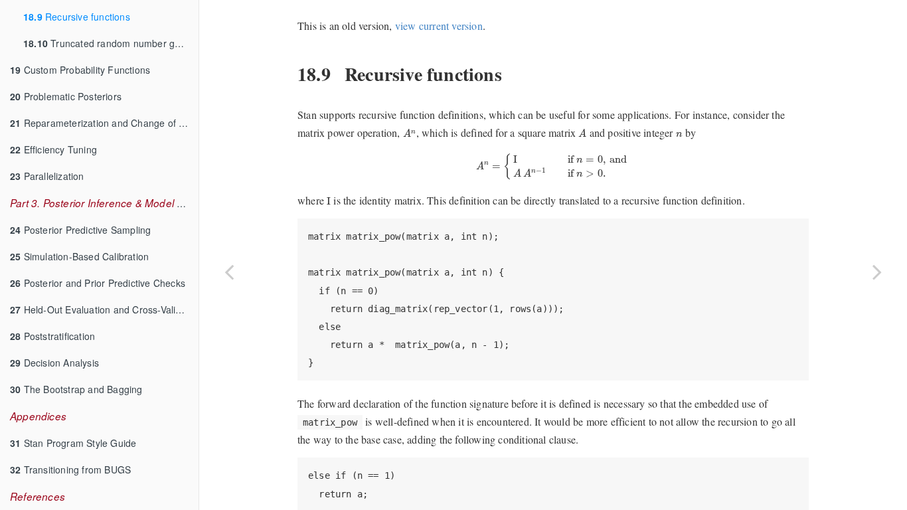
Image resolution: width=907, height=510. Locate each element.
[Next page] (877, 271)
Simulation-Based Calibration (79, 256)
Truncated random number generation (111, 43)
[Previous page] (229, 271)
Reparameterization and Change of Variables (104, 122)
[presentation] (409, 132)
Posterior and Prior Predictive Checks (97, 283)
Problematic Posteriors (66, 96)
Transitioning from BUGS (70, 469)
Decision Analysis (54, 362)
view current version (439, 26)
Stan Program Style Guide (73, 443)
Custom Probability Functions (80, 69)
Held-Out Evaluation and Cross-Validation (104, 309)
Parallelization (47, 176)
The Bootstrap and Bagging (76, 389)
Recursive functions (76, 16)
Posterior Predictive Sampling (80, 229)
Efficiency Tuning (53, 149)
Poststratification (52, 336)
